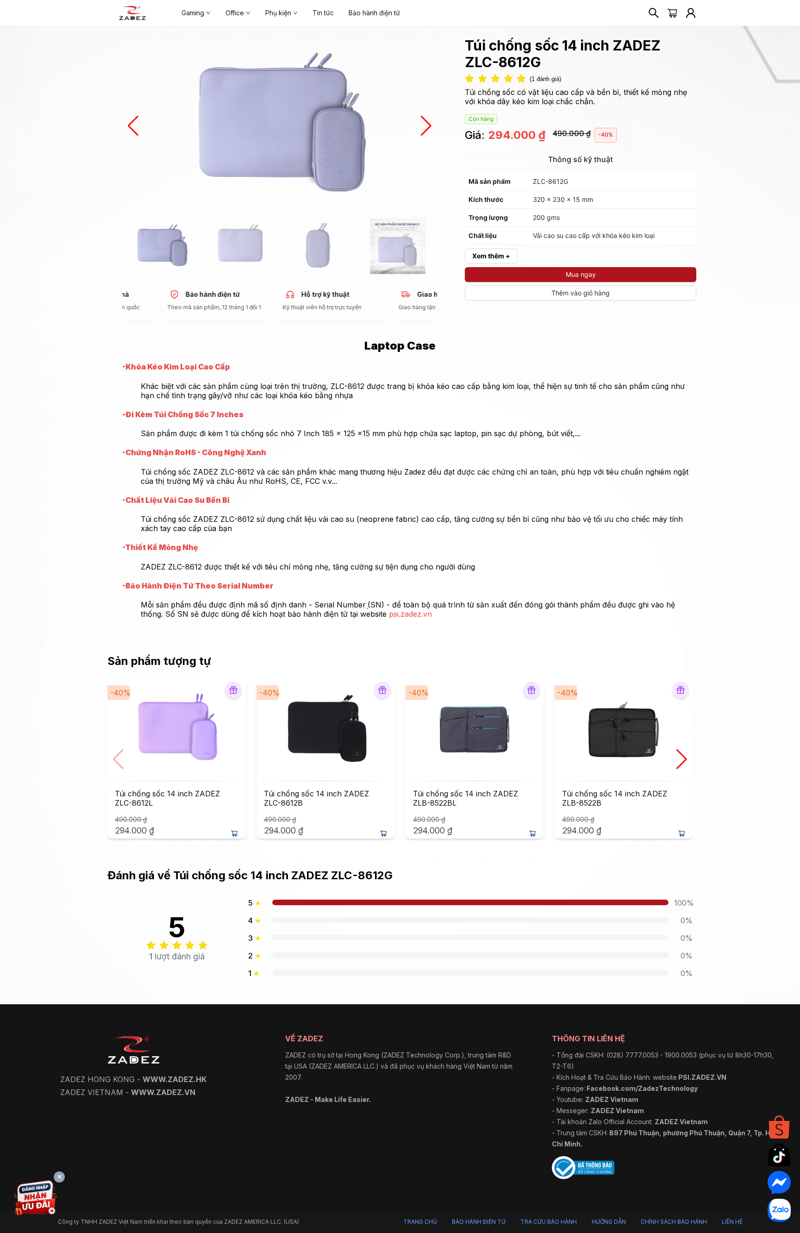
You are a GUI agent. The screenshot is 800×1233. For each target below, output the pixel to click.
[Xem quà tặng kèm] (233, 690)
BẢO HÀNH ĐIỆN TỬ (479, 1221)
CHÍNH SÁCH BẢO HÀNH (674, 1221)
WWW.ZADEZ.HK (174, 1079)
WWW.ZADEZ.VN (163, 1092)
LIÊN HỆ (732, 1221)
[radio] (469, 79)
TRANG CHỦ (420, 1221)
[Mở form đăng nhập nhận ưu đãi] (35, 1199)
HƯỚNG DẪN (609, 1221)
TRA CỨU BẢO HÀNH (548, 1221)
